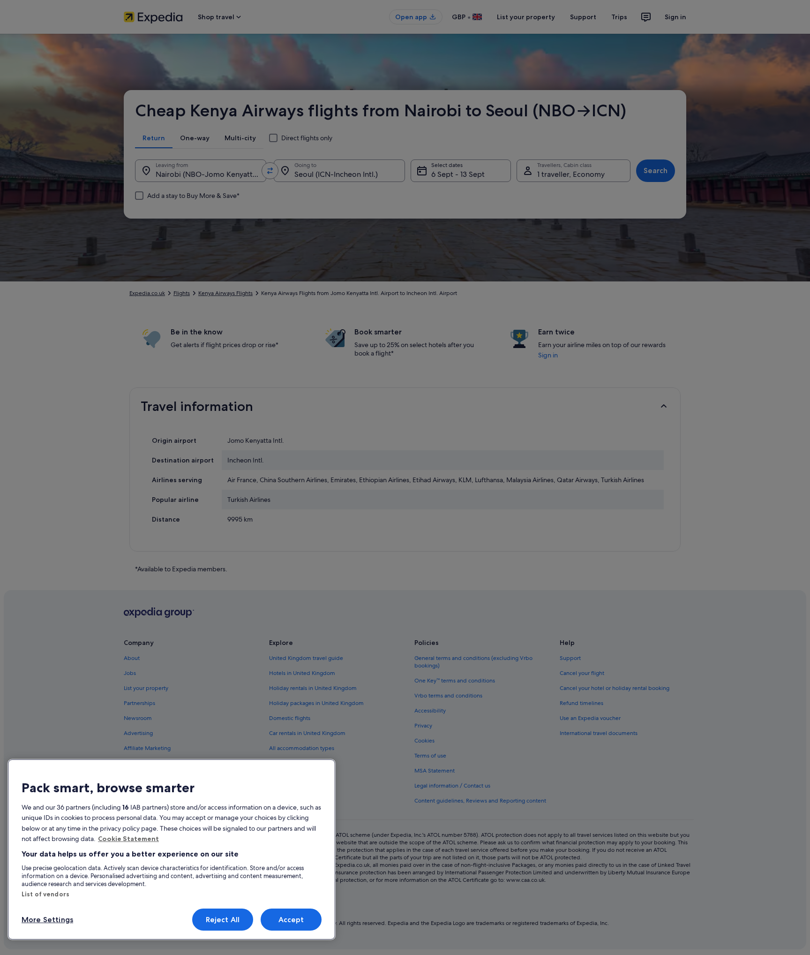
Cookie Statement (128, 838)
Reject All (223, 919)
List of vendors (45, 894)
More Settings (47, 919)
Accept (291, 919)
